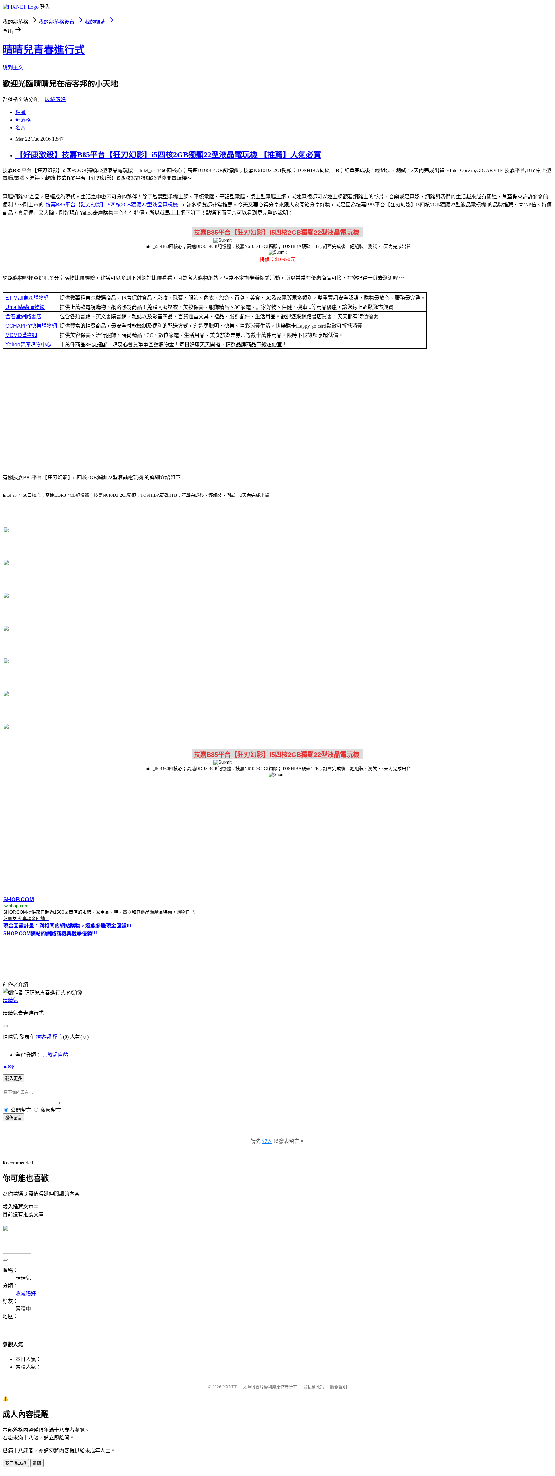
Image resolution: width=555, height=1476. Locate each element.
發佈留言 (13, 1117)
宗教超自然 (55, 1055)
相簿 (20, 112)
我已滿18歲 (15, 1463)
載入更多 (13, 1078)
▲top (8, 1066)
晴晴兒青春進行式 (44, 50)
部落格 (23, 120)
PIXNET (229, 1386)
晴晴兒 (10, 1000)
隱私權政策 (313, 1386)
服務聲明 (338, 1386)
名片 (20, 127)
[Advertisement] (277, 411)
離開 (37, 1463)
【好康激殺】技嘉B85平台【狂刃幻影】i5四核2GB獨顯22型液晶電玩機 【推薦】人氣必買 (168, 155)
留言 (58, 1037)
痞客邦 (43, 1037)
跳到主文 (13, 67)
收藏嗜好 (55, 99)
